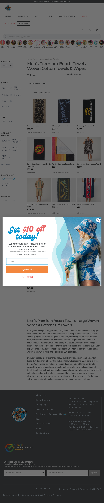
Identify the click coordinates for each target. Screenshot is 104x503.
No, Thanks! (27, 277)
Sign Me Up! (27, 269)
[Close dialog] (98, 220)
